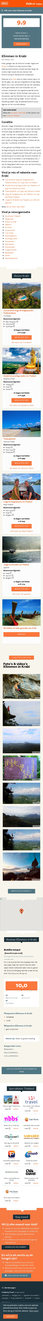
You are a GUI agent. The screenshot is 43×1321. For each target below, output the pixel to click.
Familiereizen (10, 247)
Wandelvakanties (11, 258)
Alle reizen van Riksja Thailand (21, 531)
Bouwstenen (9, 241)
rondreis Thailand (13, 115)
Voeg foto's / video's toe (21, 657)
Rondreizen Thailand (12, 216)
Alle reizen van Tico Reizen (21, 342)
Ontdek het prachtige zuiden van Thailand (19, 376)
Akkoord (10, 1316)
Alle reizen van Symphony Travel (22, 405)
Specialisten (9, 244)
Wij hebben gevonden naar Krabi (19, 628)
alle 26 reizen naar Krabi (15, 206)
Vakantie (8, 224)
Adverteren (5, 1295)
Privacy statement (16, 1298)
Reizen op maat (10, 221)
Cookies (37, 1298)
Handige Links (16, 1295)
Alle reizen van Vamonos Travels (21, 468)
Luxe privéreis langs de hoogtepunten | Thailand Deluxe (18, 311)
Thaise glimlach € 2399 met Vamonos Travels (22, 191)
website (15, 1109)
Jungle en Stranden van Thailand (16, 564)
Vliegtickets (9, 219)
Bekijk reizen (21, 44)
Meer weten (33, 1311)
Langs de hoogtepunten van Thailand (17, 501)
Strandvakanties (11, 235)
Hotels (7, 255)
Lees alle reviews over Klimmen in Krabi (22, 1070)
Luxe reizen (9, 233)
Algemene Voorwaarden (31, 1295)
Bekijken (21, 634)
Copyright (5, 1298)
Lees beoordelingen (21, 38)
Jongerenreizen (11, 249)
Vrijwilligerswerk (11, 238)
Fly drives (8, 227)
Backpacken (9, 252)
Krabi (14, 79)
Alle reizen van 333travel (21, 594)
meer (6, 1109)
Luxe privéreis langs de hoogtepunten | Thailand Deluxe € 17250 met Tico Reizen (21, 181)
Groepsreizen (10, 230)
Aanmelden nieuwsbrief (15, 1247)
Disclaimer (28, 1298)
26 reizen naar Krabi (18, 112)
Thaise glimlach (9, 438)
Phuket (4, 66)
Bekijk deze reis (21, 337)
